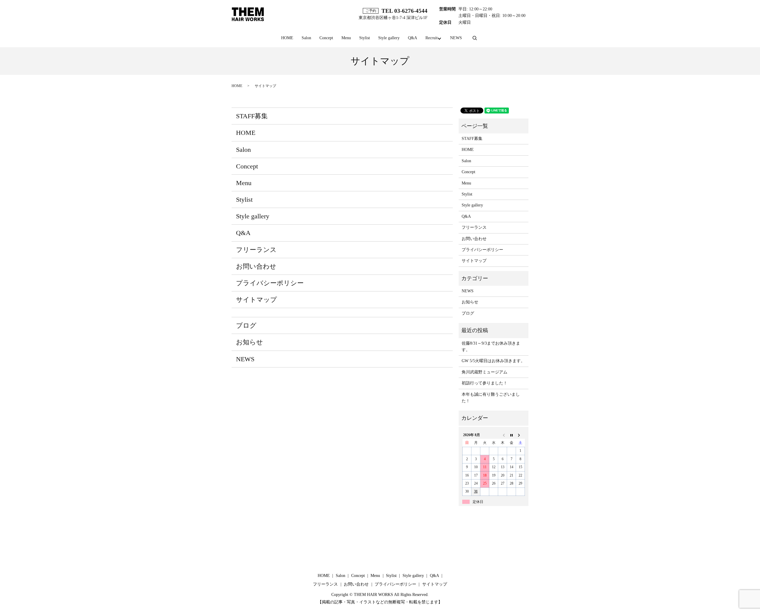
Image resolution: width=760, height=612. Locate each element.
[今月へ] (511, 435)
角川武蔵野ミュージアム (484, 372)
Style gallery (389, 38)
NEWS (456, 38)
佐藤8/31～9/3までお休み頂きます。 (491, 346)
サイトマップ (256, 299)
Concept (326, 38)
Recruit (431, 38)
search (474, 38)
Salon (306, 38)
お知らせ (249, 342)
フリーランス (256, 249)
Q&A (412, 38)
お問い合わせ (256, 266)
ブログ (246, 325)
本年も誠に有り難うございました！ (491, 397)
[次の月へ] (520, 435)
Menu (346, 38)
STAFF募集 (252, 116)
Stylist (364, 38)
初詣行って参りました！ (484, 383)
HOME (287, 38)
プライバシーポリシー (270, 283)
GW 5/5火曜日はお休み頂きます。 (493, 361)
